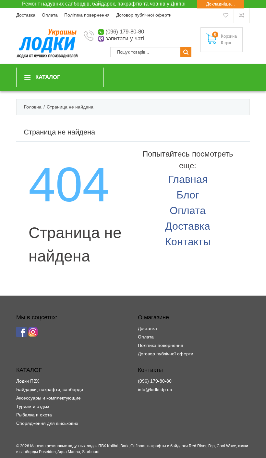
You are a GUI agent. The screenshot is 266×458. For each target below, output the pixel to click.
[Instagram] (33, 332)
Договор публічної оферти (144, 15)
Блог (187, 195)
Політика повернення (87, 15)
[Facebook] (21, 332)
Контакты (188, 242)
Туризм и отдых (32, 406)
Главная (188, 179)
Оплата (50, 15)
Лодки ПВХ (27, 381)
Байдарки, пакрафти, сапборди (49, 389)
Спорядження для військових (47, 423)
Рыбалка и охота (34, 414)
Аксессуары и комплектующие (48, 398)
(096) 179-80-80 (124, 32)
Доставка (25, 15)
